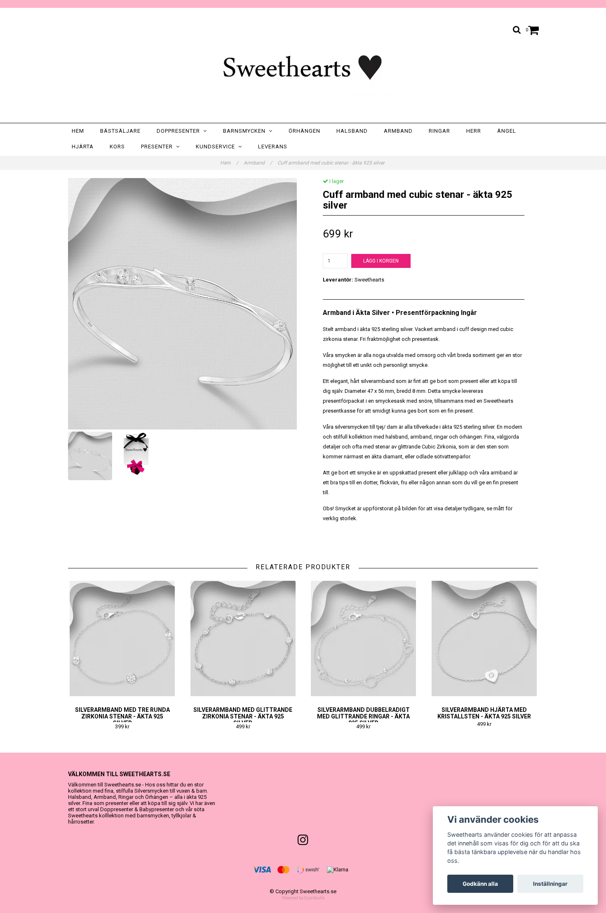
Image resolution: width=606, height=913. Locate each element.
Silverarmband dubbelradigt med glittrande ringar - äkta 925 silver (363, 716)
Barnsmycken (246, 131)
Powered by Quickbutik (303, 898)
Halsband (352, 131)
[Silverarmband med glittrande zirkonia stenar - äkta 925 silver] (243, 638)
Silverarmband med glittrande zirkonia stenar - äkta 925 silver (242, 716)
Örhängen (304, 131)
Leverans (272, 146)
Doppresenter (180, 131)
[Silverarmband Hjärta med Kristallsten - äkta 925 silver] (484, 638)
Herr (473, 131)
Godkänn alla (480, 883)
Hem (78, 131)
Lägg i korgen (381, 261)
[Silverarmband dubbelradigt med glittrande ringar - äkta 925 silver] (363, 638)
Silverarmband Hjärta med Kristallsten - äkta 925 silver (484, 713)
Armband (398, 131)
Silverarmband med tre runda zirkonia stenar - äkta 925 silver (122, 716)
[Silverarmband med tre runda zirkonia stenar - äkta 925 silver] (122, 638)
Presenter (158, 146)
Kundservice (217, 146)
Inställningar (550, 883)
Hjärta (83, 146)
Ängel (506, 131)
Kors (117, 146)
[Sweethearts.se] (303, 67)
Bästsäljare (120, 131)
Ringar (439, 131)
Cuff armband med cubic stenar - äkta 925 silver (331, 163)
